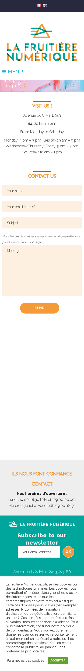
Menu (15, 71)
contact (42, 484)
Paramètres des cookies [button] (25, 660)
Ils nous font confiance (42, 474)
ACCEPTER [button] (58, 660)
